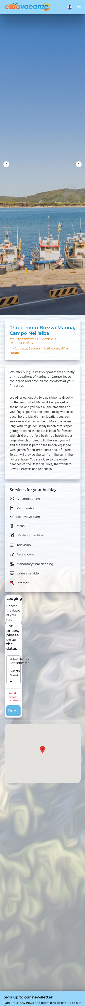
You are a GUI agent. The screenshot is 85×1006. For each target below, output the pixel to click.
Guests (11, 671)
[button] (13, 661)
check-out (16, 658)
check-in (10, 658)
